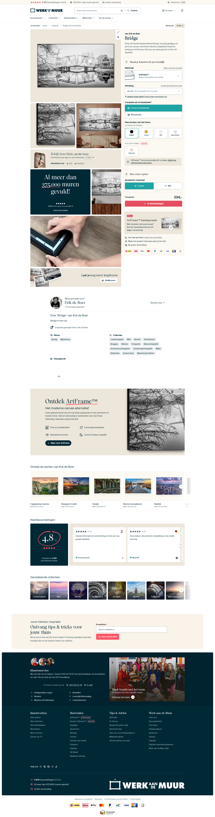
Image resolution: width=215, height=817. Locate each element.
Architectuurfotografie (120, 348)
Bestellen (77, 692)
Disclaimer (99, 799)
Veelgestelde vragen (43, 692)
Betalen (37, 696)
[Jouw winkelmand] (182, 10)
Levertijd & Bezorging (82, 696)
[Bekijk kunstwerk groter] (118, 32)
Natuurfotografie (151, 344)
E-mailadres (101, 624)
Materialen (87, 18)
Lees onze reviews (60, 210)
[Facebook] (48, 766)
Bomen (137, 339)
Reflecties (115, 353)
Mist (129, 339)
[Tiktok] (56, 766)
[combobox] (97, 10)
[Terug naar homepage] (46, 10)
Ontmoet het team (121, 697)
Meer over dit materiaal (173, 68)
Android (80, 163)
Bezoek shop (156, 302)
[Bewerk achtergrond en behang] (118, 37)
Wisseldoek (136, 114)
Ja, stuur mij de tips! (107, 637)
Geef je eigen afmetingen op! (147, 97)
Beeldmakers (70, 18)
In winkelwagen (155, 203)
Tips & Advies (105, 18)
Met (169, 186)
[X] (52, 766)
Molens (125, 344)
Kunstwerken (36, 18)
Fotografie (136, 344)
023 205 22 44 (75, 685)
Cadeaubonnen (79, 700)
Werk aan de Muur (160, 712)
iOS (70, 163)
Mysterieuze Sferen (145, 353)
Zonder (141, 186)
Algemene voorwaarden (84, 799)
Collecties (53, 18)
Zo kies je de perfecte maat (171, 86)
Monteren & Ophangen (44, 700)
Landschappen (117, 339)
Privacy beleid (135, 799)
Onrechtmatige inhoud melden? (116, 799)
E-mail (90, 685)
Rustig (54, 339)
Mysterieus (65, 339)
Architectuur (149, 339)
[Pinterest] (44, 766)
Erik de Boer (134, 33)
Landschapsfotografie (142, 348)
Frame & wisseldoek (140, 108)
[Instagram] (40, 766)
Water (158, 348)
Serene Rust (128, 353)
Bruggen (114, 344)
